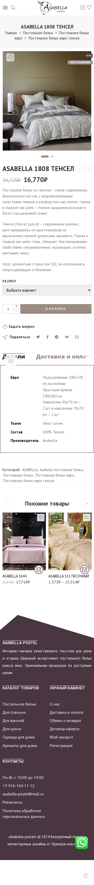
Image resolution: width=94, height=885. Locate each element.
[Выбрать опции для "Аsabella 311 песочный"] (84, 569)
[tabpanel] (47, 102)
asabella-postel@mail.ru (23, 794)
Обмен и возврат (65, 720)
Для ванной (13, 720)
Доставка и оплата (64, 356)
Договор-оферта (64, 728)
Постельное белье (38, 32)
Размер (10, 281)
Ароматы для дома (20, 745)
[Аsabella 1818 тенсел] (88, 169)
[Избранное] (10, 57)
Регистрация (61, 745)
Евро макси (62, 547)
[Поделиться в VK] (47, 337)
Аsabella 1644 (15, 576)
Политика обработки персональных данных (24, 813)
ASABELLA (29, 469)
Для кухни (12, 728)
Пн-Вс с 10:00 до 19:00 (23, 777)
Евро (16, 563)
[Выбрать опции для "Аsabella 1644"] (38, 569)
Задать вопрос (21, 326)
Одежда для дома (19, 737)
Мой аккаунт (61, 737)
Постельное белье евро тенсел (54, 38)
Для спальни (14, 712)
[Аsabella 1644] (24, 541)
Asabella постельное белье (61, 469)
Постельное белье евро (54, 475)
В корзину (56, 309)
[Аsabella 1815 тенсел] (80, 169)
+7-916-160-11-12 (19, 785)
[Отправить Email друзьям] (77, 337)
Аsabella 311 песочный (68, 576)
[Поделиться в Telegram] (56, 337)
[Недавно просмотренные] (85, 875)
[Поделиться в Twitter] (38, 337)
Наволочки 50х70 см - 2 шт (62, 564)
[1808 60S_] (47, 101)
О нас (55, 704)
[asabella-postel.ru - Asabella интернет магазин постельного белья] (53, 7)
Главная (11, 32)
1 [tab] (45, 157)
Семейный (62, 554)
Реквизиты (13, 802)
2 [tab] (52, 157)
